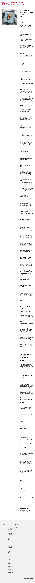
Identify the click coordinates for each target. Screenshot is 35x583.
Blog (23, 4)
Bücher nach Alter (10, 539)
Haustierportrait (10, 561)
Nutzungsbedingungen (11, 576)
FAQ (8, 524)
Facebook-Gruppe (10, 564)
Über (17, 4)
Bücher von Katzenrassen (10, 536)
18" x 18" (22, 22)
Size (21, 20)
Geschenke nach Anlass (10, 531)
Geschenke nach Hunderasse (10, 526)
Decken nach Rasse (10, 552)
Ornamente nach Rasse (10, 557)
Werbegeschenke (10, 566)
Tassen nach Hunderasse (10, 547)
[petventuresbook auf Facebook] (2, 524)
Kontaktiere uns (10, 572)
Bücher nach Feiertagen (10, 542)
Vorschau (9, 569)
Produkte (13, 4)
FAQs (20, 4)
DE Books (9, 563)
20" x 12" (26, 22)
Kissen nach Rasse (10, 554)
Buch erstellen (14, 2)
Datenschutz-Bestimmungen (10, 574)
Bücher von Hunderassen (10, 534)
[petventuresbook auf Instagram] (4, 524)
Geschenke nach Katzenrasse (10, 529)
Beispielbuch (20, 2)
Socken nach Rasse (10, 544)
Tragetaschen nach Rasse (10, 560)
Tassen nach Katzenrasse (10, 549)
